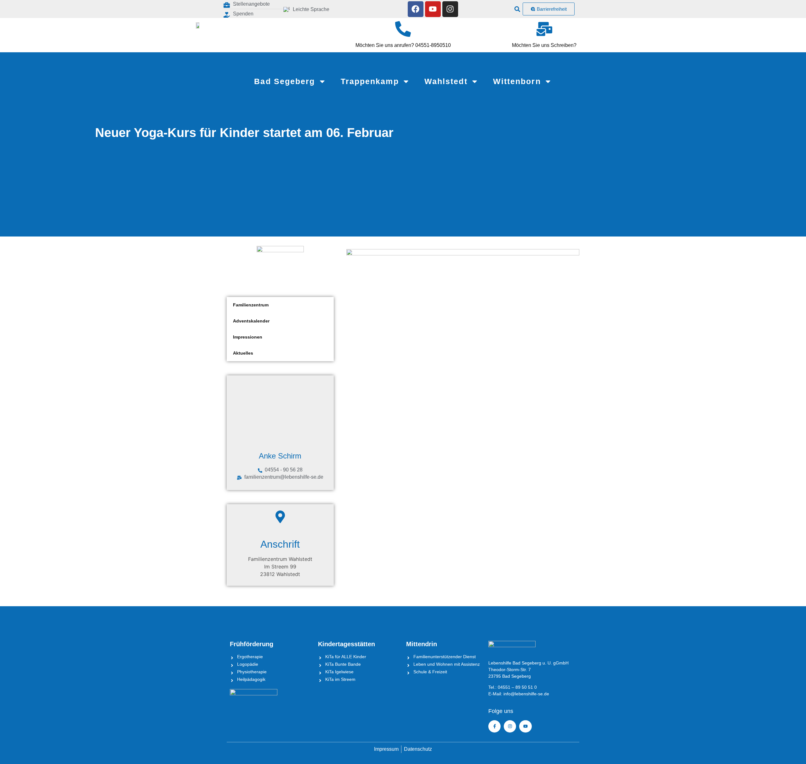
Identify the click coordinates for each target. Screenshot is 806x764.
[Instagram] (450, 9)
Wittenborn (517, 81)
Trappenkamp (370, 81)
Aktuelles (243, 353)
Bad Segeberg (284, 81)
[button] (517, 9)
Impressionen (247, 336)
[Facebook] (415, 9)
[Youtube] (433, 9)
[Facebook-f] (494, 726)
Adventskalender (251, 320)
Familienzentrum (251, 304)
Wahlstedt (446, 81)
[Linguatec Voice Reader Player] (350, 9)
